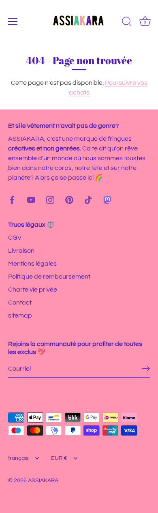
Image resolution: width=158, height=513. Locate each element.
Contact (20, 302)
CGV (14, 237)
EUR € (59, 458)
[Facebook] (12, 199)
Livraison (21, 250)
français (18, 458)
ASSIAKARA (43, 480)
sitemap (20, 315)
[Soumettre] (146, 369)
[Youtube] (31, 199)
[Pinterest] (69, 199)
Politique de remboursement (49, 276)
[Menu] (13, 21)
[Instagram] (50, 199)
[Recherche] (127, 23)
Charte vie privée (32, 289)
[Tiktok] (88, 199)
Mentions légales (32, 263)
